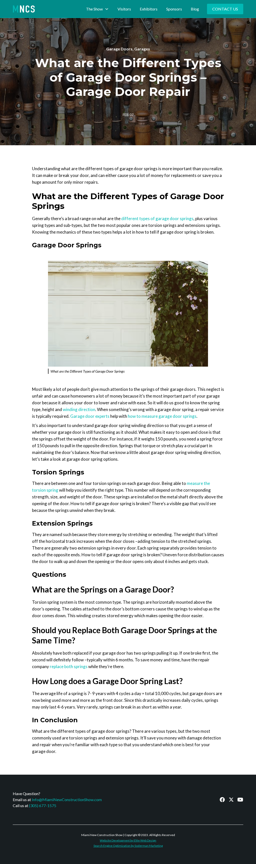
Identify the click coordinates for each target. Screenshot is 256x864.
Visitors (124, 8)
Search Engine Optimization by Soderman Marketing (128, 846)
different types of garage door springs (157, 218)
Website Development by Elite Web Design (128, 840)
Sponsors (174, 8)
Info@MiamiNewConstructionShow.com (67, 799)
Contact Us (225, 8)
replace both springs (69, 666)
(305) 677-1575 (42, 805)
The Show (94, 8)
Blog (195, 8)
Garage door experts (90, 416)
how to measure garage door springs (162, 416)
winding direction (79, 409)
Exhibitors (149, 8)
